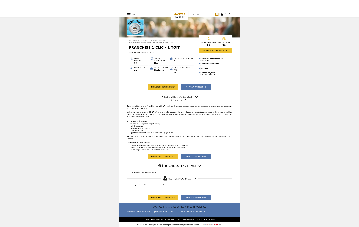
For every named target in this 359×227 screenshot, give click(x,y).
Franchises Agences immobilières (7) (139, 211)
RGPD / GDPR (201, 219)
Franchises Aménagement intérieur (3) (165, 212)
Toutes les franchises (140, 40)
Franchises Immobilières (159, 40)
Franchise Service (176, 225)
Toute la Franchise (191, 225)
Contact (146, 219)
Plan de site (211, 219)
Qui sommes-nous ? (157, 219)
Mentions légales (188, 219)
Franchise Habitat (161, 225)
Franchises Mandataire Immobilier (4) (193, 211)
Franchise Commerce (145, 225)
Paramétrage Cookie (173, 219)
